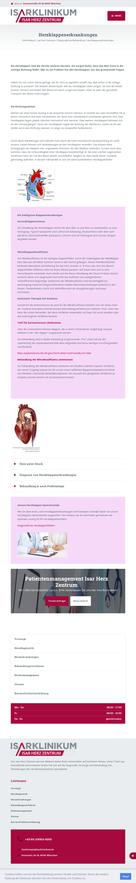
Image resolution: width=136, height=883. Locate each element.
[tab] (68, 463)
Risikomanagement (26, 675)
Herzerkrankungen (26, 657)
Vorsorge (20, 639)
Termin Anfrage (57, 601)
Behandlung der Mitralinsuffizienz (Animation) (45, 359)
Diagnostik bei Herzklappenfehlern (36, 525)
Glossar (19, 684)
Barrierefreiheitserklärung (31, 693)
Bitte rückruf (80, 601)
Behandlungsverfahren (29, 666)
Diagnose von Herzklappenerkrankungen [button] (48, 475)
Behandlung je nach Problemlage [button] (42, 486)
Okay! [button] (125, 876)
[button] (87, 878)
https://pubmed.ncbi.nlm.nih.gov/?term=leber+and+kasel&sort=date (54, 353)
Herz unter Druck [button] (31, 464)
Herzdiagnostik (24, 648)
